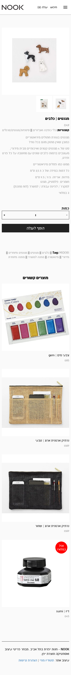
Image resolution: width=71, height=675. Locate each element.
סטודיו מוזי (47, 660)
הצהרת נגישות (28, 660)
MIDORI (64, 253)
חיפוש (53, 7)
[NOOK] (13, 7)
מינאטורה (53, 257)
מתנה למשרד (36, 257)
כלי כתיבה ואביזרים (44, 130)
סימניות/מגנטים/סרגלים (16, 130)
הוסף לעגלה (35, 228)
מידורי (65, 257)
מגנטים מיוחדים (18, 253)
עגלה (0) (43, 7)
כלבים (45, 253)
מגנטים (34, 253)
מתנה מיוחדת (16, 257)
